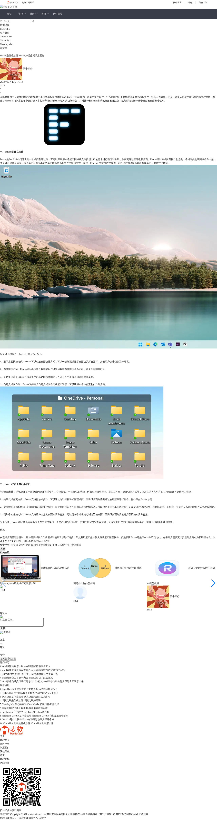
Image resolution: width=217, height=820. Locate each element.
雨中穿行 (28, 68)
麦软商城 (4, 759)
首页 (9, 14)
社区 (32, 14)
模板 (43, 14)
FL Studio (5, 29)
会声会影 (4, 33)
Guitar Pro (5, 40)
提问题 (3, 658)
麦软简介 (4, 740)
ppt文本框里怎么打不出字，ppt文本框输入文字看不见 (30, 674)
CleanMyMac (6, 44)
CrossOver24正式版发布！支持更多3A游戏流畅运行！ (29, 689)
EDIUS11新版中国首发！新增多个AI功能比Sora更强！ (30, 693)
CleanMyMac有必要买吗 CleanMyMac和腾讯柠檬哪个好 (30, 704)
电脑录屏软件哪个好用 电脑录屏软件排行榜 (25, 708)
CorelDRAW (6, 36)
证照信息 (143, 814)
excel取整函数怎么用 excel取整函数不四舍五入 (26, 666)
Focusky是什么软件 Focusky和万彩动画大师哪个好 (28, 719)
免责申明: (5, 545)
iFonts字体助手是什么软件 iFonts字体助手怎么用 (28, 723)
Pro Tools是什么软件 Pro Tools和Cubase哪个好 (25, 712)
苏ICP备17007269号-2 (127, 814)
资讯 (20, 14)
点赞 (2, 549)
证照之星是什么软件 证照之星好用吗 (21, 700)
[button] (213, 583)
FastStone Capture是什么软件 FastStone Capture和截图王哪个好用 (35, 715)
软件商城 (57, 14)
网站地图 (4, 763)
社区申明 (4, 744)
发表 (2, 628)
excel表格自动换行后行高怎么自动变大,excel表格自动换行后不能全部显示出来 (43, 681)
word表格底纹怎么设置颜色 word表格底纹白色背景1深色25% (33, 670)
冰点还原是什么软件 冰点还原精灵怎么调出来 (26, 696)
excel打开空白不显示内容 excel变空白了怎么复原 (27, 677)
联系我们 (4, 747)
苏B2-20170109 (107, 814)
